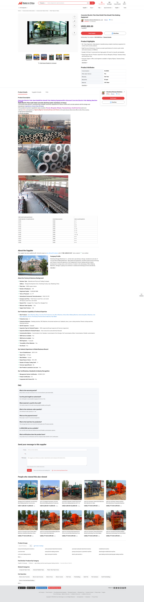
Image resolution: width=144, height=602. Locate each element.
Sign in (124, 4)
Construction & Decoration (28, 10)
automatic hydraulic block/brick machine (81, 549)
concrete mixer (21, 551)
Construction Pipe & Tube (42, 10)
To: (25, 454)
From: (25, 450)
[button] (88, 3)
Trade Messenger (41, 587)
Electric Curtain (59, 577)
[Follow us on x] (116, 587)
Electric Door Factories (24, 577)
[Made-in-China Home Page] (26, 3)
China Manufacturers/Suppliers (60, 592)
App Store (22, 587)
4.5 (108, 94)
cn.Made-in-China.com (86, 594)
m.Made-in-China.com (75, 594)
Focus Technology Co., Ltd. (61, 596)
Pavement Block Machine (44, 316)
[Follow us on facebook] (114, 587)
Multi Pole (86, 577)
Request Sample (107, 37)
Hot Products (41, 592)
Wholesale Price (81, 592)
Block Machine (58, 314)
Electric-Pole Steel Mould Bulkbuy (26, 580)
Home (19, 10)
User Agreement (80, 596)
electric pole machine (77, 554)
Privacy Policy (95, 596)
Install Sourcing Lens (55, 587)
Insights (103, 592)
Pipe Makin (54, 316)
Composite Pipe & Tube (24, 570)
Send (29, 470)
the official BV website (52, 253)
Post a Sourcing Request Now (60, 470)
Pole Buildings (77, 577)
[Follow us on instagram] (118, 587)
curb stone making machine (24, 554)
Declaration (87, 596)
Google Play (30, 587)
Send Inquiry (91, 33)
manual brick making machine (52, 551)
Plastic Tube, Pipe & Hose (53, 570)
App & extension (107, 7)
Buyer (91, 7)
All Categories (23, 7)
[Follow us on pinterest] (123, 587)
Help (99, 7)
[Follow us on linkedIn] (125, 587)
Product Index (97, 592)
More (19, 583)
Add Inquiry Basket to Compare (48, 63)
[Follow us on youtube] (121, 587)
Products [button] (42, 3)
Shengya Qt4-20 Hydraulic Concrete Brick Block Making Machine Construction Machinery (27, 503)
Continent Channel (89, 592)
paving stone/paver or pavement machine (81, 551)
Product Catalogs (39, 545)
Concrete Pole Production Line (46, 314)
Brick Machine (31, 314)
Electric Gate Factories (38, 577)
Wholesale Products (72, 592)
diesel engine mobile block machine (107, 551)
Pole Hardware (94, 577)
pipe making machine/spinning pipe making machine (111, 554)
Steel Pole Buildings (105, 577)
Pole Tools (68, 577)
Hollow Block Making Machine (70, 314)
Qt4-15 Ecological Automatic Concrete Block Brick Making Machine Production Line (49, 503)
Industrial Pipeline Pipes (38, 570)
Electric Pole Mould (33, 316)
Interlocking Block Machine (85, 314)
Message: (24, 457)
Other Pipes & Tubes (54, 10)
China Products (49, 592)
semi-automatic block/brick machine (53, 549)
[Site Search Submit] (92, 3)
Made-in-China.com (66, 594)
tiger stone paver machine (51, 554)
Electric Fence (49, 577)
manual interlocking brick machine (26, 549)
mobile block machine (104, 549)
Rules (125, 7)
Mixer (37, 314)
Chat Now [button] (116, 33)
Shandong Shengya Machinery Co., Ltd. (94, 20)
